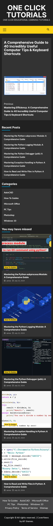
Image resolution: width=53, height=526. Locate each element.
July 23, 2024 (19, 281)
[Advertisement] (26, 68)
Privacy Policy (12, 508)
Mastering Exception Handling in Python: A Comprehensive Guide (24, 164)
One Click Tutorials (27, 11)
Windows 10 (10, 221)
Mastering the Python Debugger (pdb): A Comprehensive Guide (23, 155)
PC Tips (7, 210)
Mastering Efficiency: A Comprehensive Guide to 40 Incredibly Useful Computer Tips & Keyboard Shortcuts (26, 109)
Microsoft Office (12, 204)
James (8, 281)
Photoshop (9, 215)
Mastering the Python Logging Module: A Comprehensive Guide (23, 146)
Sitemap (44, 508)
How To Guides (11, 198)
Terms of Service (29, 508)
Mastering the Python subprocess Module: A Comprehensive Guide (25, 137)
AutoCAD (8, 193)
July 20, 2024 (19, 438)
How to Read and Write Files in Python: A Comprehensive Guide (24, 173)
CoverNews (43, 518)
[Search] (48, 29)
